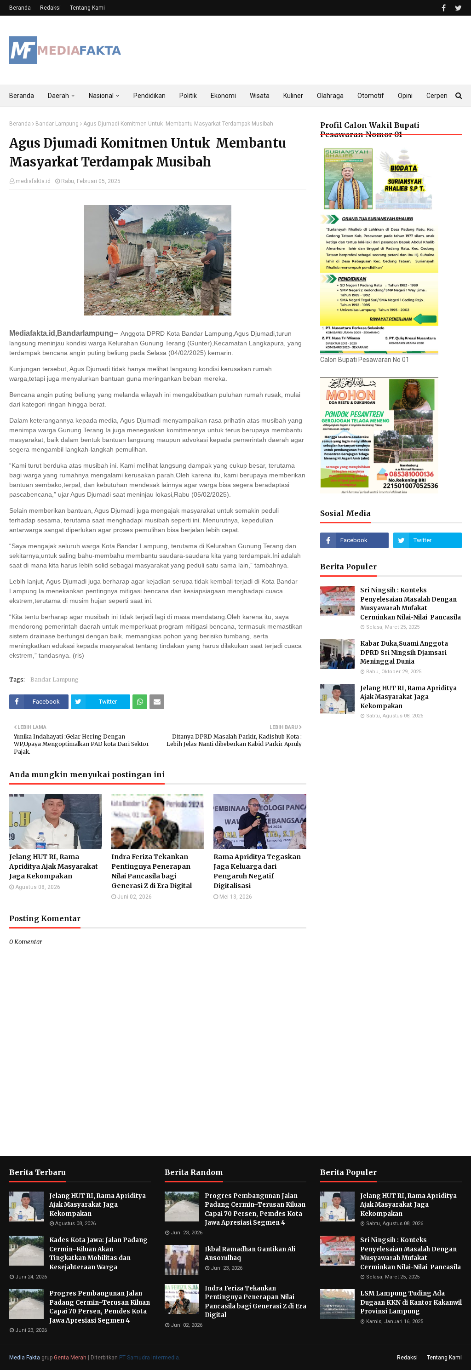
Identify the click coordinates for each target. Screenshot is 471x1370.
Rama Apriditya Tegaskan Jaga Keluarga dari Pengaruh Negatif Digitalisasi (257, 871)
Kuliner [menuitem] (293, 95)
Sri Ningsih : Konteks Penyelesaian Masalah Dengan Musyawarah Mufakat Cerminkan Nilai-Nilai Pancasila (410, 603)
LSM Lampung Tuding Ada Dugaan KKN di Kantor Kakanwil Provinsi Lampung (411, 1302)
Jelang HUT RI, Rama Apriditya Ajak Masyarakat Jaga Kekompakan (53, 866)
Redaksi (50, 8)
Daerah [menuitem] (58, 95)
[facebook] (443, 8)
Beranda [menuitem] (21, 95)
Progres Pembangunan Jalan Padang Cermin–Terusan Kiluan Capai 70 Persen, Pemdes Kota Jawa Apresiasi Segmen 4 (99, 1307)
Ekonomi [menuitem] (223, 95)
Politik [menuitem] (188, 95)
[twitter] (457, 8)
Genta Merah (70, 1357)
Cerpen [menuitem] (437, 95)
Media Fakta (24, 1357)
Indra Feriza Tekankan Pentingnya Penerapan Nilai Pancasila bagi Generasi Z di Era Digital (151, 871)
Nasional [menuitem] (101, 95)
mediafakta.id (33, 181)
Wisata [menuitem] (260, 95)
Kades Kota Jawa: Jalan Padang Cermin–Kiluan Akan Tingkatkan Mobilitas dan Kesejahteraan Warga (98, 1253)
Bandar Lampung (57, 123)
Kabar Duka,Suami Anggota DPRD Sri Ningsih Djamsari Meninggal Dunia (404, 652)
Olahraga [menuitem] (330, 95)
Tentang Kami (87, 8)
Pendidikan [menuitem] (149, 95)
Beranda (20, 8)
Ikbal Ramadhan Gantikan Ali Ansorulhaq (250, 1253)
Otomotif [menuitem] (370, 95)
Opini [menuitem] (405, 95)
